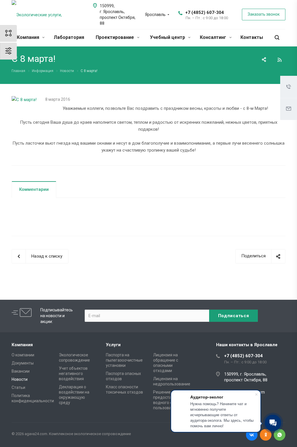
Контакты (251, 37)
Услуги (113, 344)
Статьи (18, 387)
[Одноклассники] (265, 435)
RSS (279, 60)
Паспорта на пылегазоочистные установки (124, 360)
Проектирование (115, 37)
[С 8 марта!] (24, 99)
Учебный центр (168, 37)
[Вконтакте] (252, 435)
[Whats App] (279, 435)
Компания (28, 37)
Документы (23, 363)
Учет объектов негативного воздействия (73, 373)
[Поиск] (277, 37)
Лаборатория (69, 37)
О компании (23, 355)
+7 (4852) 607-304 (204, 12)
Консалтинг (213, 37)
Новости (20, 379)
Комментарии (34, 189)
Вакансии (21, 371)
